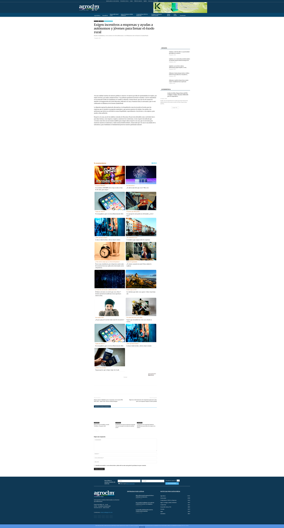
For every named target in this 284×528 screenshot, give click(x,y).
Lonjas (131, 1)
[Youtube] (189, 1)
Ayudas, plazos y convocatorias (112, 1)
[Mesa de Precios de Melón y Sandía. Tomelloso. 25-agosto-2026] (104, 416)
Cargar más (174, 107)
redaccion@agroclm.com (106, 512)
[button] (188, 15)
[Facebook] (179, 1)
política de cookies (185, 525)
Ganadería (105, 15)
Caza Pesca (175, 15)
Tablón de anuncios (138, 1)
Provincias (182, 15)
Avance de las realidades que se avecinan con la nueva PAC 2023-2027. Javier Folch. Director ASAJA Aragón (108, 400)
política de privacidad (131, 483)
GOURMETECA (166, 89)
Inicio (95, 19)
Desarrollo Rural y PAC (114, 15)
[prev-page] (95, 430)
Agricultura (97, 15)
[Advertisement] (125, 380)
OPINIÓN (164, 48)
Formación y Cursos (124, 1)
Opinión (145, 1)
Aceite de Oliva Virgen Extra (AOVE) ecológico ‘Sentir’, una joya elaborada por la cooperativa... (177, 94)
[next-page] (97, 430)
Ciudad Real (106, 19)
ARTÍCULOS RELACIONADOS (102, 406)
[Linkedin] (109, 41)
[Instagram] (182, 1)
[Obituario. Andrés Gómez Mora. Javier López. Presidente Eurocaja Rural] (164, 82)
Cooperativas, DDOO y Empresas (142, 15)
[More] (112, 41)
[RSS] (184, 1)
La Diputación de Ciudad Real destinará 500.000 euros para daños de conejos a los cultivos (146, 426)
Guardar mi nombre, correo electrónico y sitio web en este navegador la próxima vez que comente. (120, 465)
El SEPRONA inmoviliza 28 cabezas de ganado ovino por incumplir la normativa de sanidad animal (125, 426)
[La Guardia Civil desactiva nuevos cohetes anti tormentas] (131, 511)
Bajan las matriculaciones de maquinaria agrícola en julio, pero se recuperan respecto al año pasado (143, 400)
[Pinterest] (102, 41)
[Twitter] (186, 1)
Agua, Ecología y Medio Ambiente (127, 15)
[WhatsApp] (105, 41)
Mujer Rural (168, 15)
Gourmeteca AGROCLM (153, 1)
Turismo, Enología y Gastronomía (156, 15)
